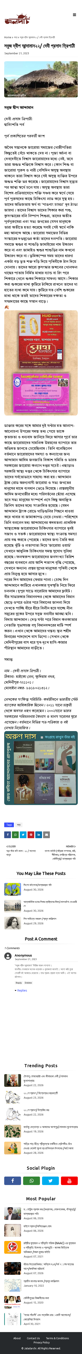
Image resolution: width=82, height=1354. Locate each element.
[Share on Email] (46, 834)
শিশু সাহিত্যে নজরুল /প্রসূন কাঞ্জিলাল (40, 918)
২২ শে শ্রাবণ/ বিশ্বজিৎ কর (36, 1110)
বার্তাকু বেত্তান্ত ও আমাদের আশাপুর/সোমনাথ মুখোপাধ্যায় (51, 1127)
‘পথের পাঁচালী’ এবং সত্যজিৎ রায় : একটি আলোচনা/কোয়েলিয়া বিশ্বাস (47, 1317)
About (17, 1338)
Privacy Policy (42, 1342)
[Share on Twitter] (23, 834)
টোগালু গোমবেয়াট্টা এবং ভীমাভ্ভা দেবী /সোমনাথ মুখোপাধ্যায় (46, 1078)
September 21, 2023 (26, 959)
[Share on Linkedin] (38, 834)
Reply (19, 983)
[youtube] (69, 1181)
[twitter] (50, 1181)
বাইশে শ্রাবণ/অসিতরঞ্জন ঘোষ (37, 1226)
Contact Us (33, 1338)
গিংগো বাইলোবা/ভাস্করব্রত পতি (38, 884)
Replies (22, 990)
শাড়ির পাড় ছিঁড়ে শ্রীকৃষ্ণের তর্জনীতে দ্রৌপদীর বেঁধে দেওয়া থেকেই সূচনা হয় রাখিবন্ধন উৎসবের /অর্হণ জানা (48, 1146)
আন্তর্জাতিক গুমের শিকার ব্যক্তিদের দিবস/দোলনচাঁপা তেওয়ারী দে (50, 903)
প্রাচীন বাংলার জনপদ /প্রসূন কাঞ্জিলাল (41, 1281)
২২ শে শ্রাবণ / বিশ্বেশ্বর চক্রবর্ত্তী (41, 1093)
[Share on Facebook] (7, 834)
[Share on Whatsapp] (15, 834)
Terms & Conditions (57, 1338)
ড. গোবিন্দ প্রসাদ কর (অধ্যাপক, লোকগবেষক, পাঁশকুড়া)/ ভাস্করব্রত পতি (50, 1211)
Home (7, 37)
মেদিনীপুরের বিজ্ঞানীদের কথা (36, 1298)
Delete (28, 983)
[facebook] (12, 1181)
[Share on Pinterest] (31, 834)
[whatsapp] (31, 1181)
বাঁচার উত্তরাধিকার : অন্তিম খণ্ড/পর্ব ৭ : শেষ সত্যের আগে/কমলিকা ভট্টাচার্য (49, 1266)
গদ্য (15, 37)
